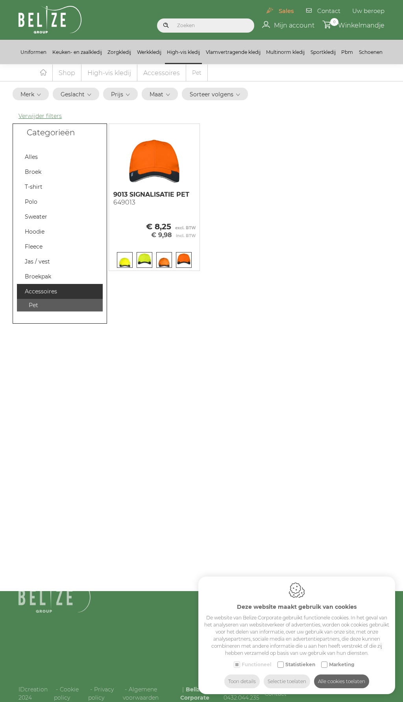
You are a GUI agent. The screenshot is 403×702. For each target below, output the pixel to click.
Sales (286, 11)
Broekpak (38, 276)
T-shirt (34, 186)
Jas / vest (37, 261)
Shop (67, 73)
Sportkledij (323, 52)
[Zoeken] (166, 25)
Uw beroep (368, 11)
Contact (328, 11)
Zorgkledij (119, 52)
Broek (33, 171)
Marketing (341, 664)
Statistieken (300, 664)
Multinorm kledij (285, 52)
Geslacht (73, 94)
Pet (33, 305)
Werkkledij (149, 52)
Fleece (34, 246)
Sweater (36, 216)
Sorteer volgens (211, 94)
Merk (27, 94)
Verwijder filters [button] (40, 116)
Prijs (117, 94)
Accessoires (161, 73)
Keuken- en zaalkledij (77, 52)
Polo (31, 201)
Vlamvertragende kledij (233, 52)
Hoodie (34, 231)
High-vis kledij (183, 52)
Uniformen (33, 52)
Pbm (347, 52)
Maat (156, 94)
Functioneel (257, 664)
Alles (31, 156)
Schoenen (371, 52)
